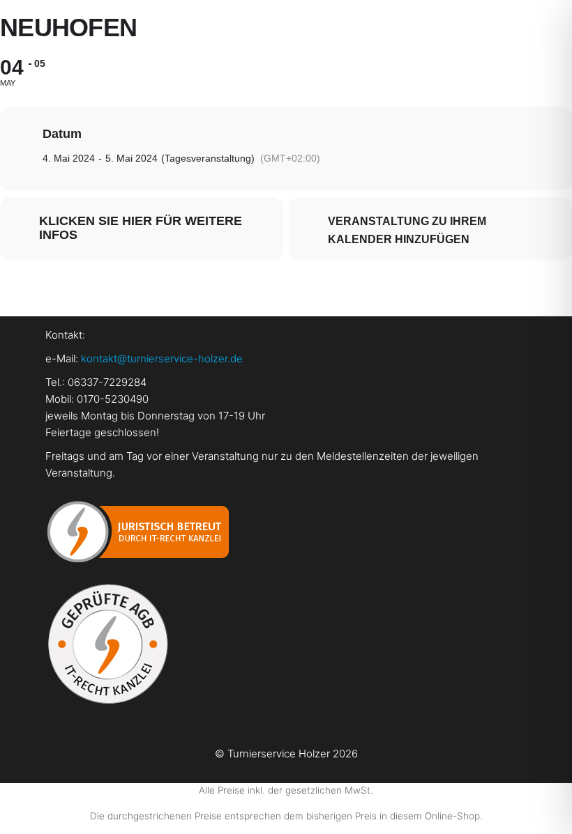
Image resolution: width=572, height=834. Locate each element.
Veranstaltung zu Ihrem (407, 221)
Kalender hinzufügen (398, 239)
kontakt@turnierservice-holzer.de (162, 358)
